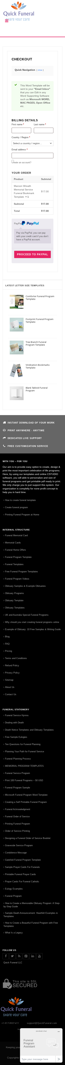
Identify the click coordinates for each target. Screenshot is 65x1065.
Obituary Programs (14, 593)
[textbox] (32, 143)
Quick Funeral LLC (12, 962)
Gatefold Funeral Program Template (23, 860)
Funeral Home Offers (15, 550)
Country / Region (21, 137)
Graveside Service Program (19, 845)
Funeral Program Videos (17, 578)
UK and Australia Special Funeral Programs (27, 615)
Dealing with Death (14, 722)
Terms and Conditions (16, 658)
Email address (20, 149)
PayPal (18, 223)
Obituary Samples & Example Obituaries (25, 586)
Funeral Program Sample (17, 787)
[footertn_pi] (26, 956)
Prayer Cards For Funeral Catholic (22, 881)
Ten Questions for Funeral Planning (22, 744)
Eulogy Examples (14, 888)
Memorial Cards (13, 542)
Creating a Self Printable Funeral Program (26, 802)
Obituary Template (14, 600)
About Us (9, 687)
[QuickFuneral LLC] (32, 12)
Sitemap (9, 680)
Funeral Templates (14, 564)
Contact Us (10, 694)
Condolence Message (16, 852)
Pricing (8, 651)
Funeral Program (13, 896)
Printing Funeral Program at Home (22, 514)
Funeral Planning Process (18, 758)
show (40, 70)
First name (18, 124)
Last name (40, 124)
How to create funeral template (20, 500)
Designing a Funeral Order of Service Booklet (27, 838)
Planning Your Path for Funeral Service (24, 751)
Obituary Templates (15, 607)
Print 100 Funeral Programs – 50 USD (24, 780)
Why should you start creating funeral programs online (32, 622)
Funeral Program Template (18, 557)
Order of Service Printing (17, 831)
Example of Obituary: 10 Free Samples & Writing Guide (33, 629)
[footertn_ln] (33, 956)
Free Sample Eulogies (16, 737)
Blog (7, 636)
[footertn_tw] (12, 956)
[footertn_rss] (19, 956)
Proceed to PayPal (32, 254)
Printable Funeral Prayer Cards (20, 874)
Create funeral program (16, 507)
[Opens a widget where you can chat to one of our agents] (41, 1045)
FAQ (7, 644)
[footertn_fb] (6, 956)
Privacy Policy (12, 672)
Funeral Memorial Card (16, 535)
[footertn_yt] (39, 956)
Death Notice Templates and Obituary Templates (29, 730)
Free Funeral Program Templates (21, 571)
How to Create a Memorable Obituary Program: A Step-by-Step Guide (31, 905)
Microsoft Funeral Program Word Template (26, 795)
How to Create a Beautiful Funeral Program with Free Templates (30, 924)
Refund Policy (12, 665)
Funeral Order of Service (17, 816)
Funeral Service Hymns (17, 715)
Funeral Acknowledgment (17, 809)
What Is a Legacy (14, 932)
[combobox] (32, 143)
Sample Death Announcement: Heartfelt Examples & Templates (30, 915)
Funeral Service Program (17, 773)
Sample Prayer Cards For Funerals (22, 867)
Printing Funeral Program (17, 823)
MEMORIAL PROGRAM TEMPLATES (24, 766)
